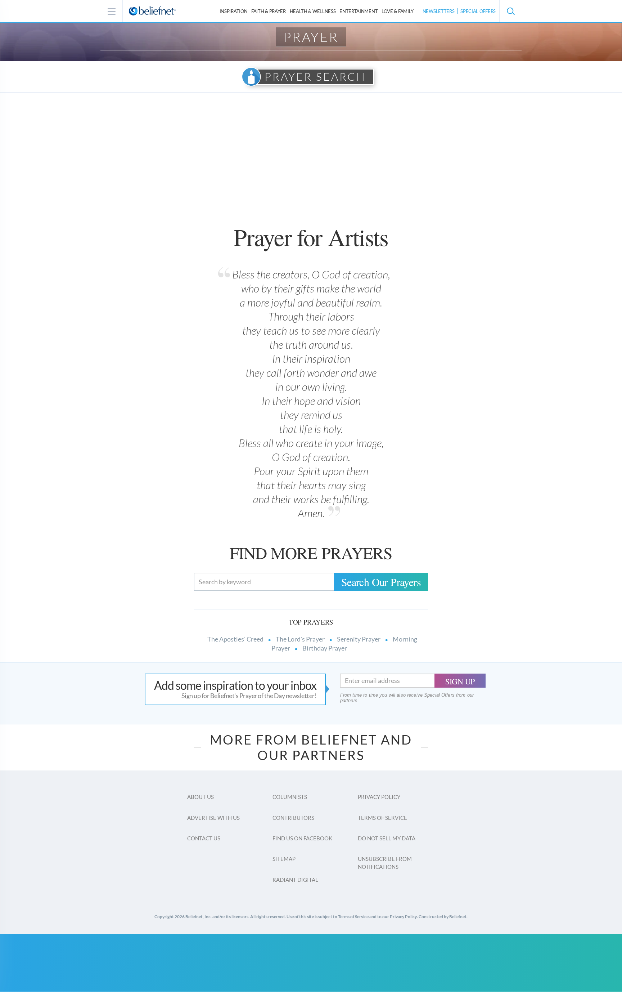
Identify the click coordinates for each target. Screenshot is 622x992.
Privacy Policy (379, 797)
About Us (200, 797)
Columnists (289, 797)
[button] (510, 11)
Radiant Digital (295, 879)
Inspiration (234, 11)
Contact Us (203, 838)
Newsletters (439, 11)
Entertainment (358, 11)
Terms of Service (382, 817)
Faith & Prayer (268, 11)
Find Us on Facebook (302, 838)
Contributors (293, 817)
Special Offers (478, 11)
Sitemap (284, 858)
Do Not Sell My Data (386, 838)
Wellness (313, 11)
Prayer (311, 37)
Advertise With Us (213, 817)
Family (398, 11)
